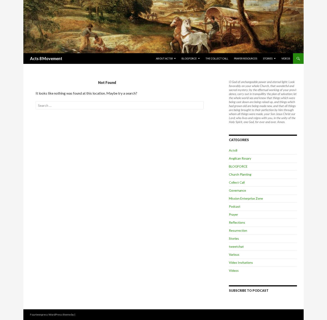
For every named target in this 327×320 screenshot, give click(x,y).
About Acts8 (164, 58)
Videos (285, 58)
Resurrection (238, 230)
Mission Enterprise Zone (246, 198)
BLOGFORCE (189, 58)
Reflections (237, 222)
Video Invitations (241, 262)
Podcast (234, 206)
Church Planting (240, 174)
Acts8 (233, 150)
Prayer (233, 214)
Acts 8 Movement (46, 58)
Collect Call (237, 182)
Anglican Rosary (240, 158)
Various (234, 254)
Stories (267, 58)
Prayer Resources (245, 58)
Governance (237, 190)
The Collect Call (217, 58)
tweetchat (236, 246)
